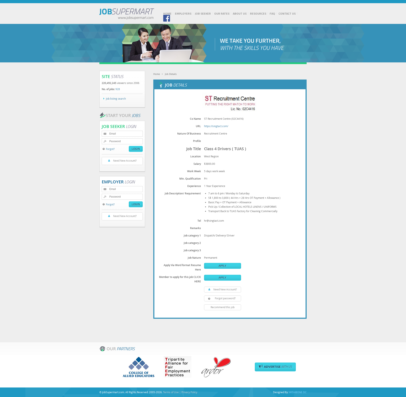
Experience (194, 186)
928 (117, 89)
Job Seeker (203, 13)
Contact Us (287, 13)
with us (278, 366)
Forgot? (110, 149)
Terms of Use (171, 392)
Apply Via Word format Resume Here (182, 267)
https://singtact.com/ (216, 126)
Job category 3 (192, 250)
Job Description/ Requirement (183, 193)
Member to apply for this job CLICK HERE (180, 279)
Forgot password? (225, 298)
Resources (258, 13)
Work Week (194, 171)
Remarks (195, 228)
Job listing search (116, 98)
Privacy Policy (189, 392)
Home (167, 13)
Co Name (195, 119)
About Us (240, 13)
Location (195, 156)
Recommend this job (223, 307)
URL (198, 126)
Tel (199, 221)
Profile (197, 141)
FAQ (272, 13)
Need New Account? (225, 289)
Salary (197, 164)
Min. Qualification (190, 178)
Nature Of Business (189, 133)
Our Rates (221, 13)
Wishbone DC (298, 392)
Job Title (193, 148)
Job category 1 (192, 235)
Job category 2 (192, 243)
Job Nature (194, 258)
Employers (183, 13)
